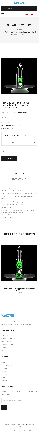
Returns (4, 377)
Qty (3, 151)
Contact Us (5, 374)
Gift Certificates (7, 365)
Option (7, 139)
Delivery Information (9, 338)
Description (19, 173)
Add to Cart (9, 159)
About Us (5, 335)
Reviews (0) (19, 178)
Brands (4, 362)
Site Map (5, 380)
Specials (5, 371)
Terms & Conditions (8, 345)
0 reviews (12, 112)
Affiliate (4, 368)
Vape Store (24, 424)
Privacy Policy (6, 341)
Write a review (22, 112)
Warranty (5, 348)
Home (19, 30)
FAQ (3, 351)
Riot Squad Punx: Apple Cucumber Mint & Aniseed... (20, 289)
